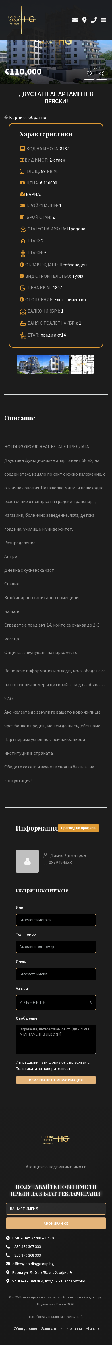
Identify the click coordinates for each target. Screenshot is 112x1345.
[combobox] (56, 1002)
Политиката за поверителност (43, 1068)
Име (19, 907)
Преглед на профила (78, 828)
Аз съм (22, 988)
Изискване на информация (56, 1080)
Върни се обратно (27, 117)
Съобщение (26, 1018)
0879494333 (60, 862)
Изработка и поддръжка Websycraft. (56, 1316)
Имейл (22, 961)
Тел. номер (26, 934)
